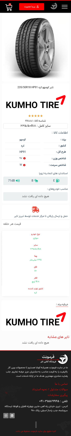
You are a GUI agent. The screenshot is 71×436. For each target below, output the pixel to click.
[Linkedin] (12, 415)
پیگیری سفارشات (58, 395)
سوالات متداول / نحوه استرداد (50, 389)
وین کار (11, 367)
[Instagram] (6, 415)
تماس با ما (61, 384)
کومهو (22, 140)
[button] (65, 7)
